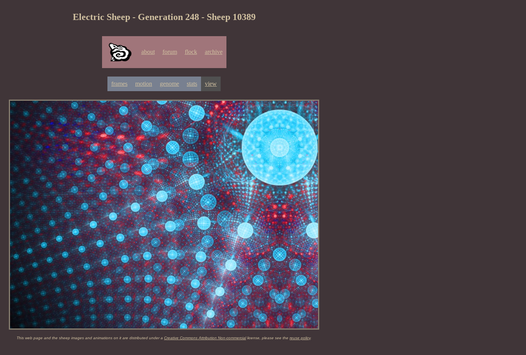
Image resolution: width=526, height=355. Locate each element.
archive (214, 51)
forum (169, 51)
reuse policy (300, 338)
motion (143, 83)
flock (191, 51)
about (148, 51)
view (211, 83)
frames (119, 83)
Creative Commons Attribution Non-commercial (205, 338)
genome (169, 83)
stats (192, 83)
